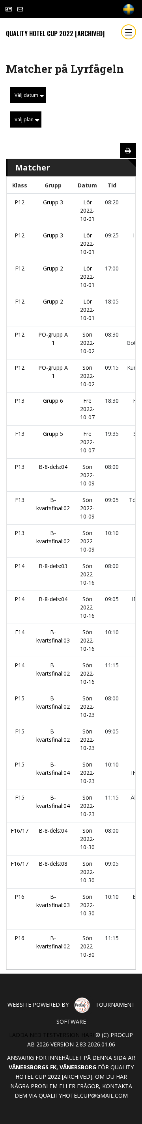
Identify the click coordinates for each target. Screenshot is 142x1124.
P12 (19, 202)
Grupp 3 (53, 202)
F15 (19, 731)
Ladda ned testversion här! (51, 1035)
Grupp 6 (53, 400)
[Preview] (128, 150)
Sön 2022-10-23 (87, 706)
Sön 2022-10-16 (87, 574)
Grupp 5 (53, 433)
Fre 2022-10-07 (87, 409)
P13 (19, 400)
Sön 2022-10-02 (87, 343)
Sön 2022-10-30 (87, 839)
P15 (19, 698)
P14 (19, 566)
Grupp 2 (53, 268)
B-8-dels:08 (53, 863)
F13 (19, 433)
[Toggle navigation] (128, 31)
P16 (19, 896)
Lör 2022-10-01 (87, 210)
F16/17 (19, 830)
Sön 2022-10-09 (87, 475)
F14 (19, 632)
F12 (19, 268)
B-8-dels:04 (53, 466)
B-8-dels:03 (53, 566)
